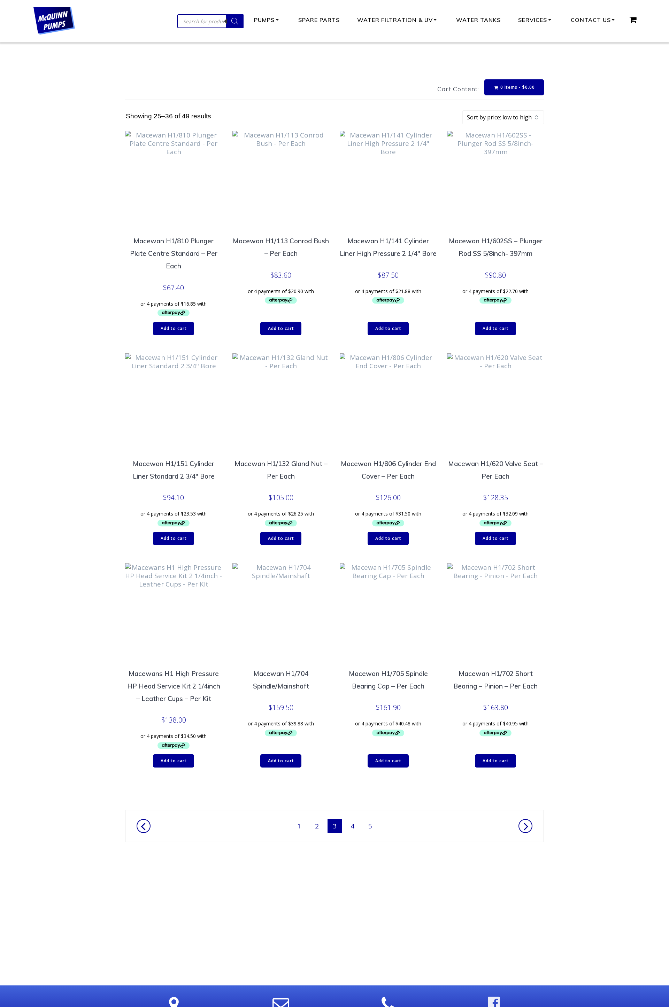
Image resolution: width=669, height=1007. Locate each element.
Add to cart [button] (174, 328)
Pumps (264, 19)
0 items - (517, 87)
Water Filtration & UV (395, 19)
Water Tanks (478, 19)
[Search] (235, 21)
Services (532, 19)
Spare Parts (319, 19)
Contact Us (591, 19)
